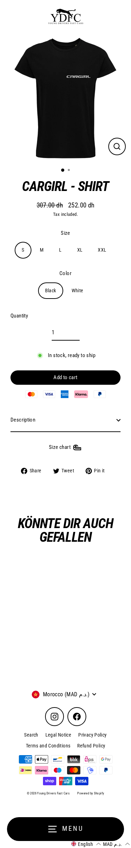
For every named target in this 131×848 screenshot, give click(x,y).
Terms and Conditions (48, 745)
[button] (86, 844)
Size (65, 233)
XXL (102, 250)
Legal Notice (58, 735)
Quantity (19, 316)
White (77, 290)
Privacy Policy (92, 735)
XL (80, 250)
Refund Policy (91, 745)
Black (50, 290)
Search (31, 735)
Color (65, 273)
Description (22, 420)
